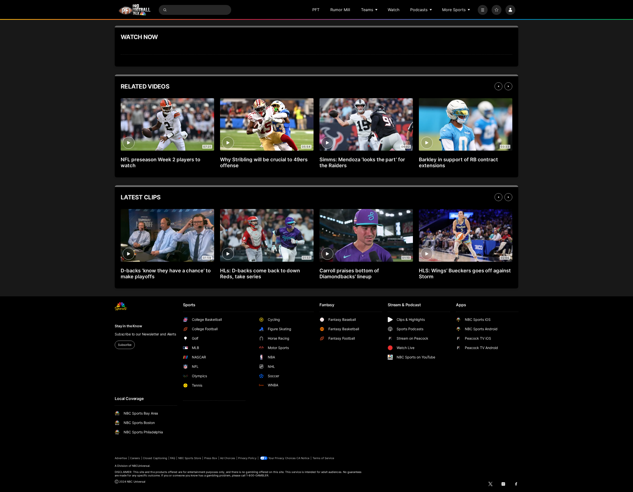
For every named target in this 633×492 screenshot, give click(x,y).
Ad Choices (227, 458)
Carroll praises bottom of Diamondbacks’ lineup (349, 274)
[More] (483, 10)
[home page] (134, 9)
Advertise (121, 458)
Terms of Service (323, 458)
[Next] (508, 86)
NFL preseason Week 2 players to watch (160, 162)
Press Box (210, 458)
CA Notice (303, 458)
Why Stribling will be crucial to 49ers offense (264, 162)
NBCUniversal (141, 466)
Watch (393, 9)
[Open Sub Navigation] (376, 9)
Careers (135, 458)
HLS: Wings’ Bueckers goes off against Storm (465, 274)
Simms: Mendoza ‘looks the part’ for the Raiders (362, 162)
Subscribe (125, 345)
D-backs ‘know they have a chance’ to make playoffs (166, 274)
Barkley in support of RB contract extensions (458, 162)
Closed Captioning (155, 458)
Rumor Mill (340, 9)
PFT (315, 9)
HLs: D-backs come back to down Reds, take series (260, 274)
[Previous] (498, 86)
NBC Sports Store (189, 458)
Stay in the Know (128, 326)
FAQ (172, 458)
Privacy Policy (247, 458)
